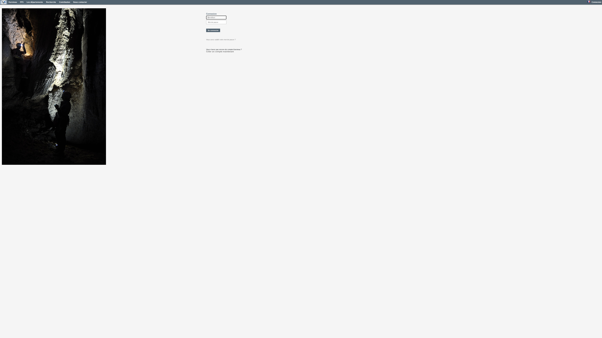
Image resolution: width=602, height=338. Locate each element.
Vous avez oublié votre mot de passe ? (221, 40)
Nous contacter (80, 2)
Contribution (64, 2)
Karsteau (13, 2)
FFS (22, 2)
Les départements (35, 2)
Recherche (51, 2)
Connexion (596, 2)
